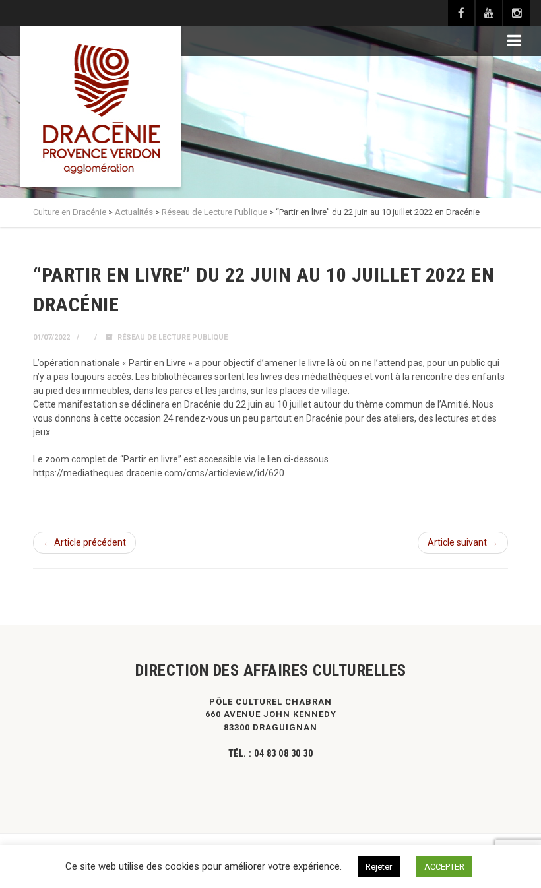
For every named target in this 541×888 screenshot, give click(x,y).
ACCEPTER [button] (444, 867)
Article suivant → (463, 542)
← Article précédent (84, 542)
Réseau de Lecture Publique (172, 337)
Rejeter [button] (379, 867)
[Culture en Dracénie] (100, 107)
